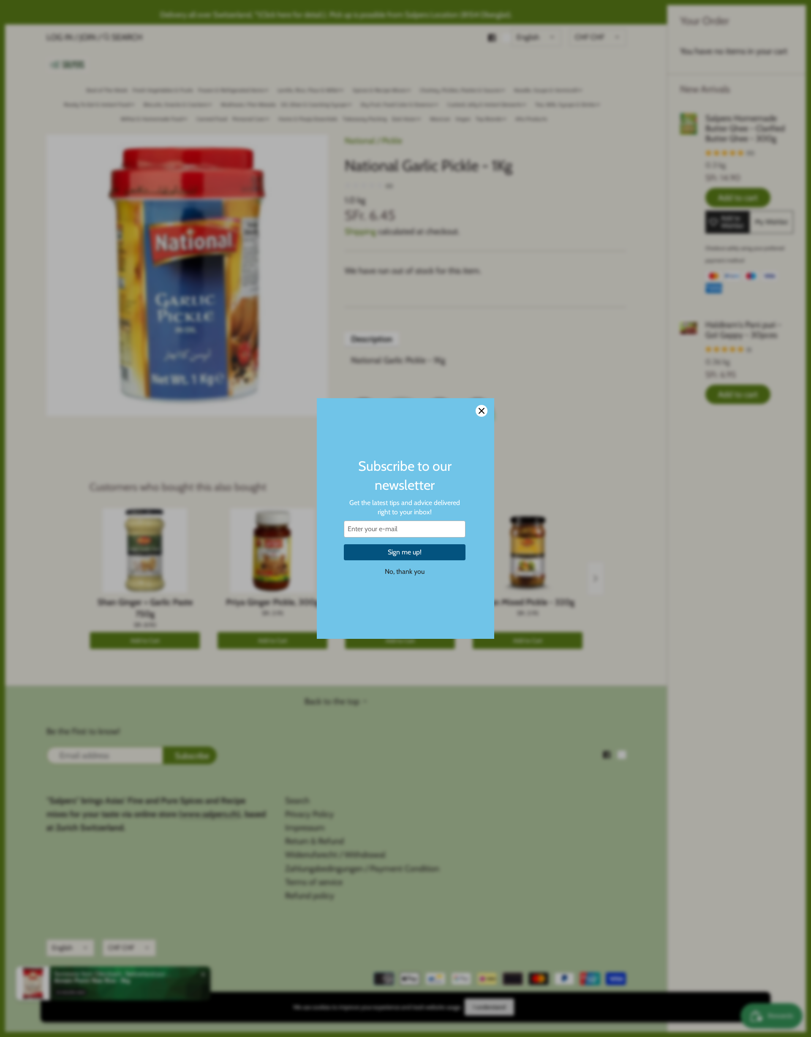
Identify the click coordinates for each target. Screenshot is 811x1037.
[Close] (481, 411)
